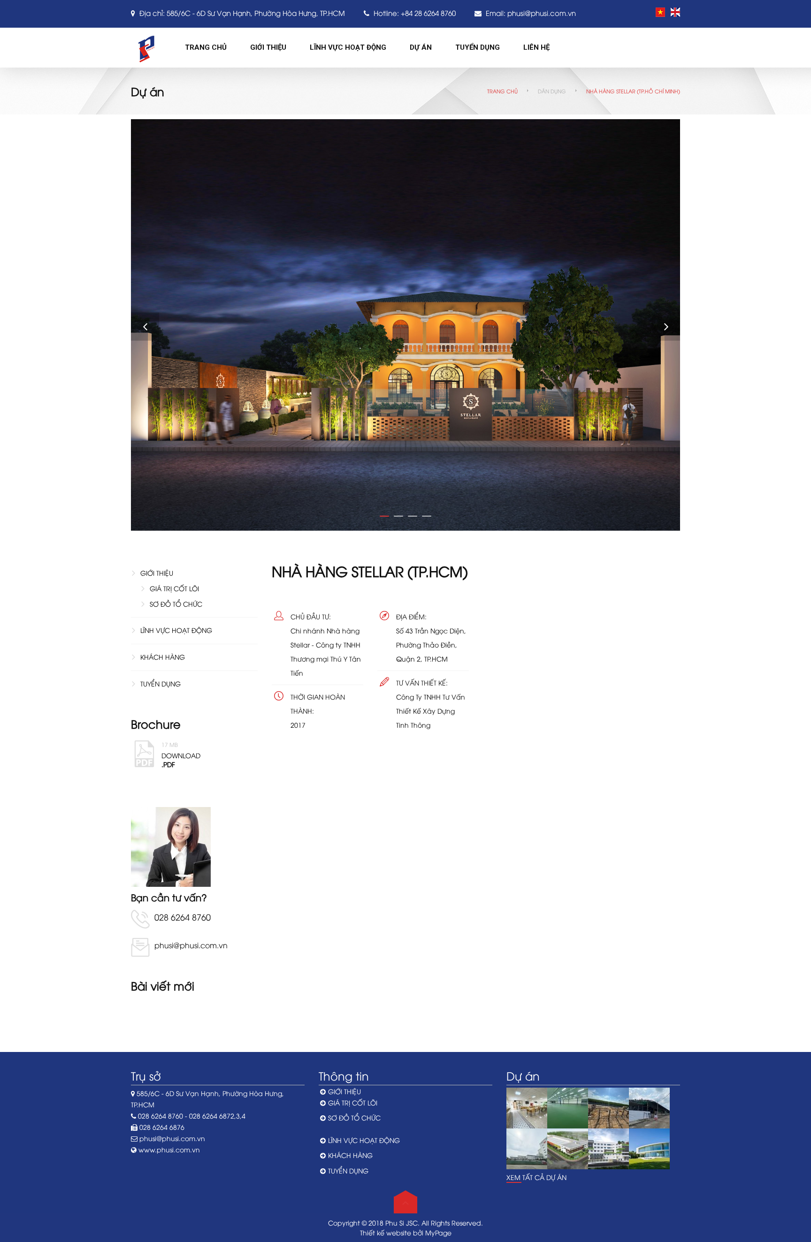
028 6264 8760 (182, 916)
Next (666, 326)
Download (180, 753)
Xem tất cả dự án (536, 1177)
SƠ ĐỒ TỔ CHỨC (176, 603)
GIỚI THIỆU (156, 572)
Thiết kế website (385, 1232)
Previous (145, 326)
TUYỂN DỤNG (160, 683)
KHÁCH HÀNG (162, 656)
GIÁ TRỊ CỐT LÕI (174, 588)
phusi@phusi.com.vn (541, 12)
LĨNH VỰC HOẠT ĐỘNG (176, 629)
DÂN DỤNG (552, 90)
